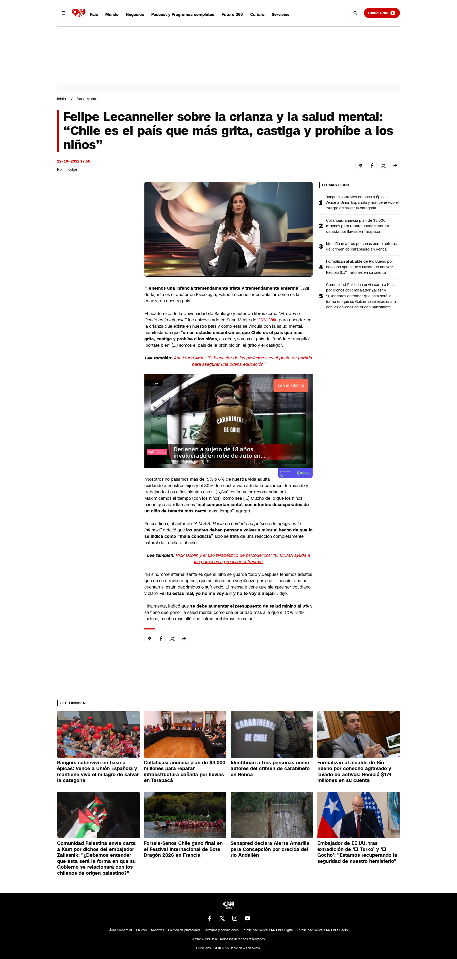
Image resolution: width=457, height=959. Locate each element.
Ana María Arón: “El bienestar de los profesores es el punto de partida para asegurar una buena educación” (243, 361)
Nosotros (157, 930)
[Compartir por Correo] (360, 165)
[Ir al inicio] (78, 13)
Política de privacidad (184, 930)
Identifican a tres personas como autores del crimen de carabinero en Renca (361, 246)
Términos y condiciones (221, 930)
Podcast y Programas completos (182, 14)
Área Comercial (120, 930)
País (94, 14)
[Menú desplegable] (63, 13)
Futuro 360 (232, 14)
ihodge (71, 169)
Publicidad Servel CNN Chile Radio (323, 930)
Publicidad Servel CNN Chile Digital (268, 930)
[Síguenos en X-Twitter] (222, 918)
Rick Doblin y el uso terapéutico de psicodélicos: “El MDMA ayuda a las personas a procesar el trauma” (243, 558)
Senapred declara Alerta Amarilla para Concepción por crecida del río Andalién (270, 849)
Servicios (280, 14)
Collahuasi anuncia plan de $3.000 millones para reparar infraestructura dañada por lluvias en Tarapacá (357, 226)
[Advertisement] (96, 485)
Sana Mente (87, 98)
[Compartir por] (395, 165)
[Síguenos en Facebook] (209, 918)
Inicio (61, 98)
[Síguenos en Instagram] (235, 918)
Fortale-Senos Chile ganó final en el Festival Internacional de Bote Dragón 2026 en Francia (183, 849)
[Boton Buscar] (355, 13)
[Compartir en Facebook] (372, 165)
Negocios (135, 14)
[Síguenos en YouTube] (247, 918)
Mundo (111, 14)
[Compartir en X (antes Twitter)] (383, 165)
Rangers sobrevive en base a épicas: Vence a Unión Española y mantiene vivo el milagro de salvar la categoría (362, 202)
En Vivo (141, 930)
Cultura (257, 14)
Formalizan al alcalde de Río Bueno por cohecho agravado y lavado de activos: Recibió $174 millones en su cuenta (359, 267)
